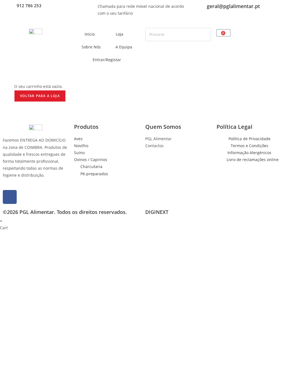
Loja (119, 34)
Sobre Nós (91, 47)
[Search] (205, 34)
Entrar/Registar (107, 59)
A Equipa (124, 47)
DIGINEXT (156, 212)
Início (90, 34)
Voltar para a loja (40, 95)
